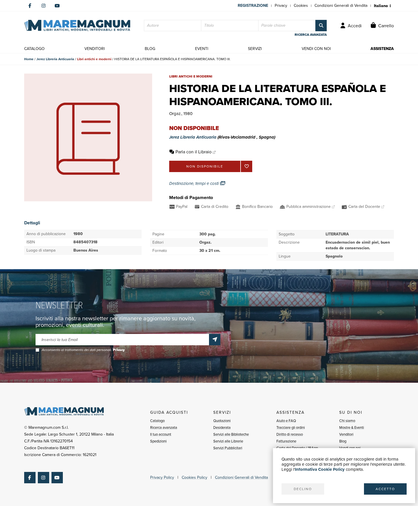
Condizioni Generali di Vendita (340, 6)
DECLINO (303, 489)
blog (150, 49)
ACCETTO (385, 489)
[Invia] (214, 339)
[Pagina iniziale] (77, 25)
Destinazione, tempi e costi (194, 183)
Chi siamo (347, 420)
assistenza (382, 49)
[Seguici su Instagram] (43, 5)
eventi (201, 49)
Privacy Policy (162, 477)
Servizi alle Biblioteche (231, 434)
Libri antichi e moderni (94, 59)
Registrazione (253, 6)
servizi (255, 49)
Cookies (301, 6)
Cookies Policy (194, 477)
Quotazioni (222, 420)
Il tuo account (160, 434)
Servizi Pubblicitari (227, 448)
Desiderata (222, 427)
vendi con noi (316, 49)
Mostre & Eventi (351, 427)
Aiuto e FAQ (286, 420)
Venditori (346, 434)
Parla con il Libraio (193, 152)
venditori (94, 49)
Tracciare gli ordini (290, 427)
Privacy (281, 6)
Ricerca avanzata (163, 427)
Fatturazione (286, 441)
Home (29, 59)
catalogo (34, 49)
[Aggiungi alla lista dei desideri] (246, 166)
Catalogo (157, 420)
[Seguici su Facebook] (30, 5)
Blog (342, 441)
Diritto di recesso (289, 434)
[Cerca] (321, 25)
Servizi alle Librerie (228, 441)
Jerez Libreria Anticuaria (55, 59)
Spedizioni (158, 441)
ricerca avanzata (311, 34)
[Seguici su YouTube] (57, 5)
